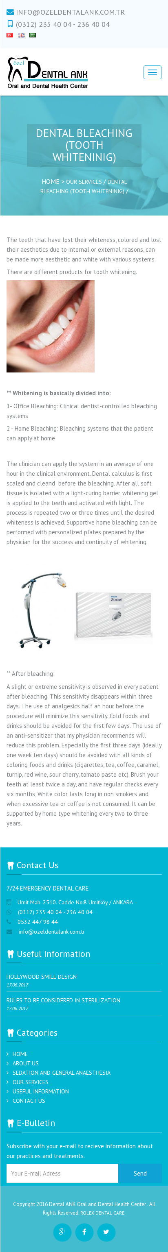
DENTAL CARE (109, 1213)
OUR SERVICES (85, 181)
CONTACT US (29, 1100)
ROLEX (87, 1213)
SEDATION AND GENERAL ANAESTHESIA (62, 1072)
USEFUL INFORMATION (41, 1091)
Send (140, 1173)
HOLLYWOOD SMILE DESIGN (42, 976)
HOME (20, 1054)
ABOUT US (26, 1063)
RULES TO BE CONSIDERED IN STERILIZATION (63, 1000)
